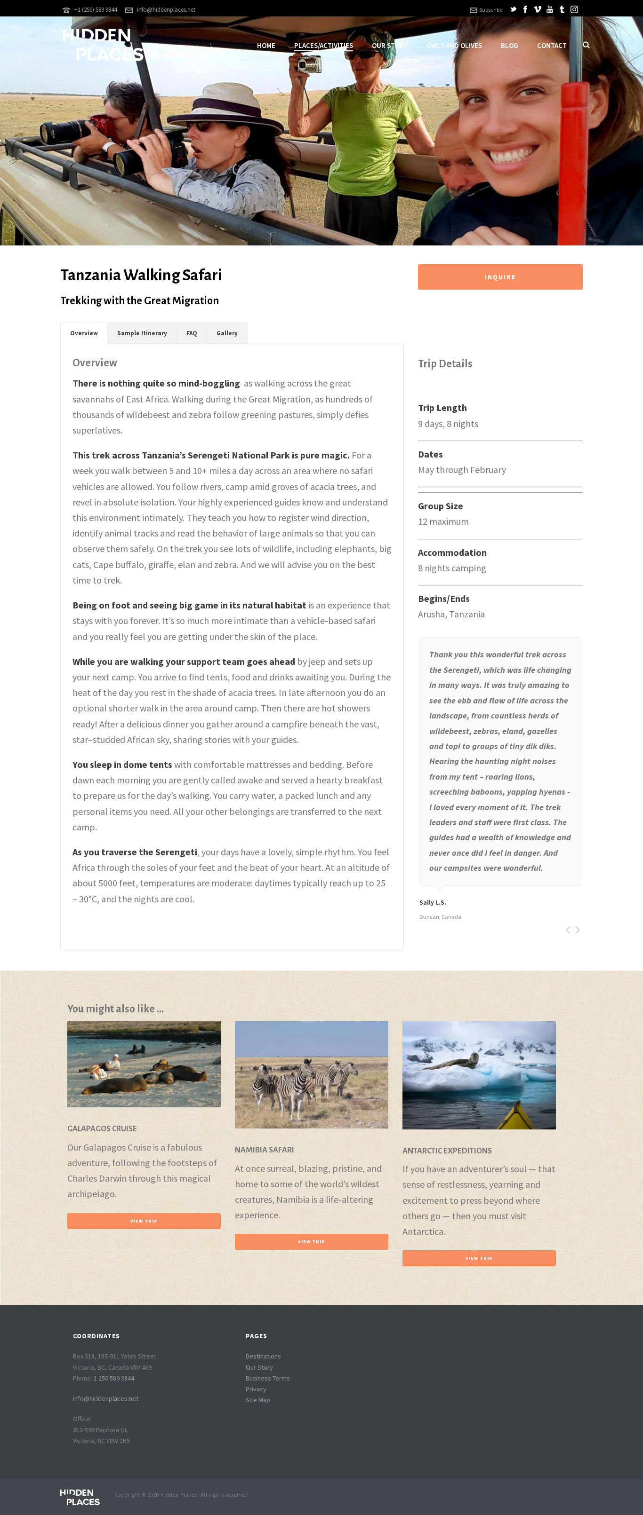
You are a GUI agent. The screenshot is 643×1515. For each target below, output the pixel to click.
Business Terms (268, 1378)
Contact (552, 45)
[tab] (84, 333)
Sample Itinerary (142, 333)
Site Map (258, 1400)
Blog (509, 45)
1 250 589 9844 (114, 1378)
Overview (84, 333)
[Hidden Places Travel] (79, 1496)
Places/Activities (323, 45)
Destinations (263, 1356)
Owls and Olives (454, 45)
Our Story (390, 45)
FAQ (191, 333)
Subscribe (490, 9)
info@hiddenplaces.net (166, 10)
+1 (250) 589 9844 (95, 10)
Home (266, 45)
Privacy (256, 1389)
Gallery (227, 333)
